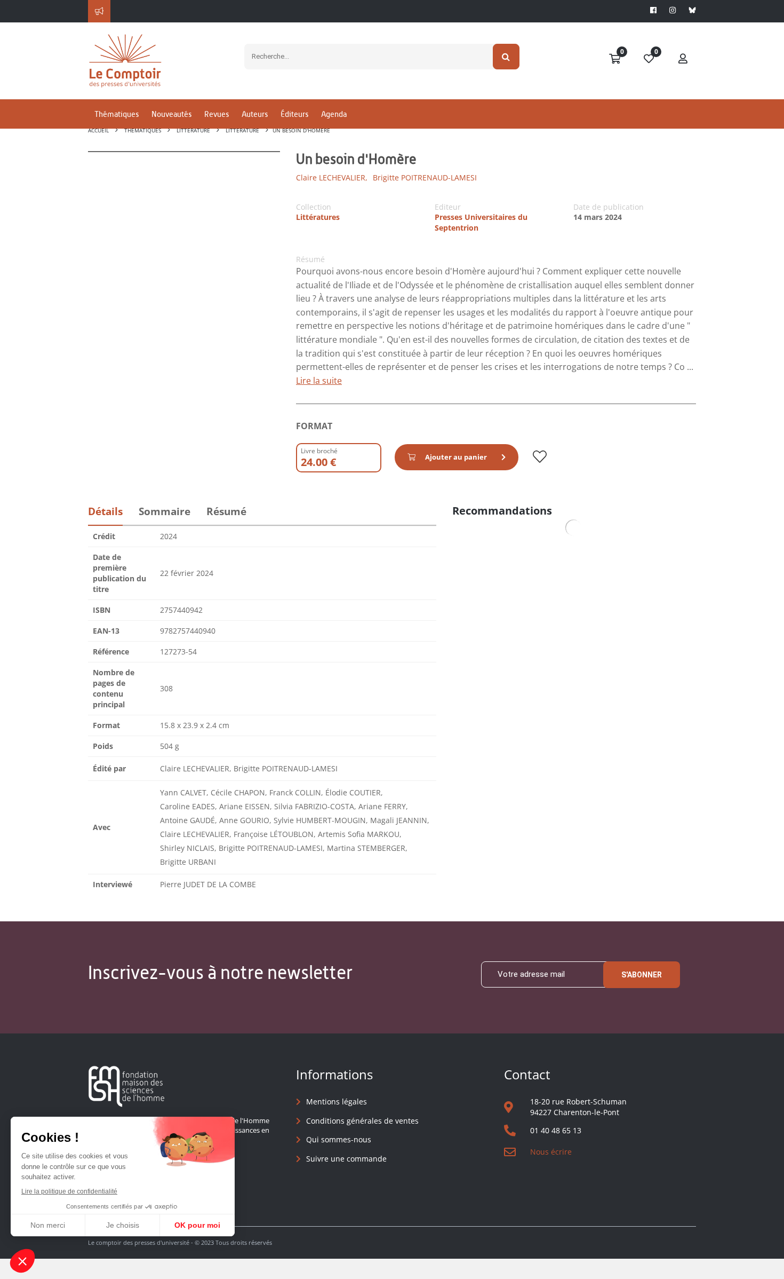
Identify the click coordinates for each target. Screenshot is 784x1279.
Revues (216, 114)
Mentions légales (336, 1101)
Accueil (98, 130)
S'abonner (641, 974)
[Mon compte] (683, 59)
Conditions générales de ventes (362, 1121)
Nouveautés (171, 114)
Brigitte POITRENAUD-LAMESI (425, 177)
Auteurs (255, 114)
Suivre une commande (346, 1159)
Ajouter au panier (456, 457)
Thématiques (116, 114)
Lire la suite (319, 380)
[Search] (506, 56)
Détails (105, 511)
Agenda (334, 114)
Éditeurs (294, 114)
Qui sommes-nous (338, 1139)
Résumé (226, 511)
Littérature (193, 130)
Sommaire (164, 511)
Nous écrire (551, 1152)
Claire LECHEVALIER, (331, 177)
